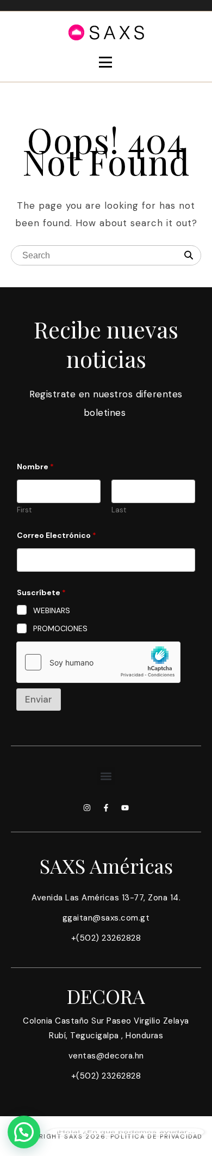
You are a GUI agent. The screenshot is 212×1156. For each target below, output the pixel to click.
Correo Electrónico (56, 535)
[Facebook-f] (106, 807)
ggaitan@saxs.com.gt (106, 917)
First (24, 510)
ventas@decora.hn (106, 1055)
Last (118, 510)
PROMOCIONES (60, 628)
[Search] (188, 255)
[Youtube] (125, 807)
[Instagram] (87, 807)
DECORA (106, 996)
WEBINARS (51, 610)
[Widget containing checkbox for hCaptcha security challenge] (98, 662)
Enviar (38, 699)
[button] (106, 776)
